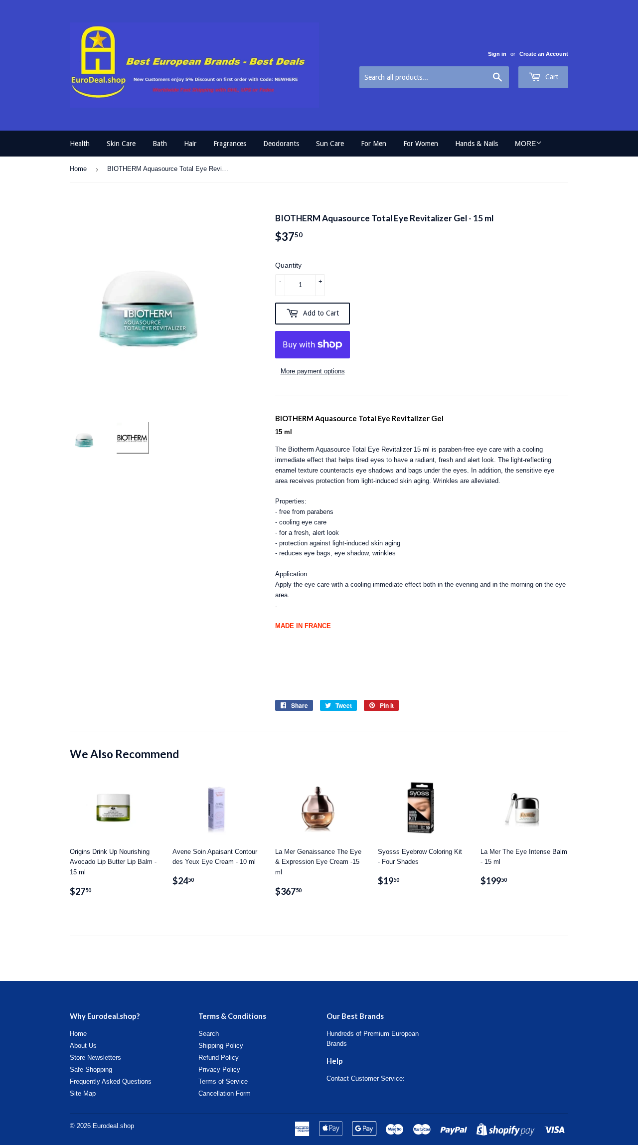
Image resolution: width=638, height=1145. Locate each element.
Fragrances (229, 144)
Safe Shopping (91, 1069)
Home (78, 168)
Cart (550, 77)
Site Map (83, 1093)
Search (208, 1033)
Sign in (497, 54)
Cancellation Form (224, 1093)
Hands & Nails (476, 144)
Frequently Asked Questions (111, 1081)
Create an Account (543, 54)
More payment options (313, 371)
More (525, 144)
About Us (83, 1045)
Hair (190, 144)
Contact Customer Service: (365, 1078)
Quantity (288, 265)
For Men (373, 144)
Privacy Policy (219, 1069)
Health (80, 144)
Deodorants (281, 144)
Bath (160, 144)
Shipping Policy (220, 1045)
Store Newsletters (95, 1057)
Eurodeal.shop (113, 1126)
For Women (420, 144)
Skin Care (121, 144)
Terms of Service (223, 1081)
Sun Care (330, 144)
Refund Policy (218, 1057)
